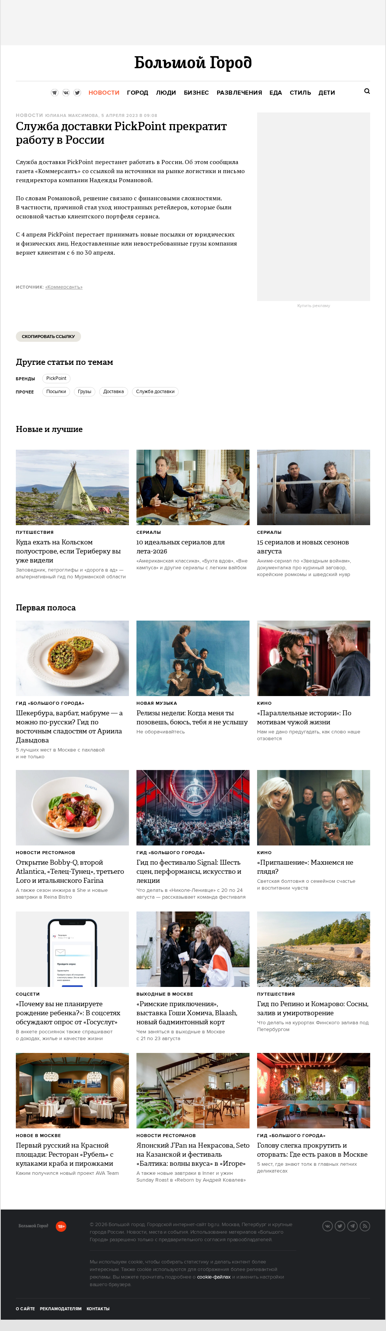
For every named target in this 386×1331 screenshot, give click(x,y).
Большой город (33, 1227)
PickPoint (56, 378)
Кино (264, 703)
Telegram (357, 1225)
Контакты (98, 1309)
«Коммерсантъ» (64, 287)
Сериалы (148, 532)
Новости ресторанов (45, 853)
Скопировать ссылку (48, 337)
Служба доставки (155, 392)
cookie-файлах (214, 1277)
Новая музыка (156, 703)
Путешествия (35, 532)
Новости (29, 115)
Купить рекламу (313, 306)
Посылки (56, 392)
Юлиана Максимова (71, 115)
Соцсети (28, 994)
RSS (369, 1225)
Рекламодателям (61, 1309)
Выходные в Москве (164, 994)
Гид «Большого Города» (50, 703)
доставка (113, 392)
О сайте (25, 1309)
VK (332, 1225)
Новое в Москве (38, 1136)
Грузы (84, 392)
